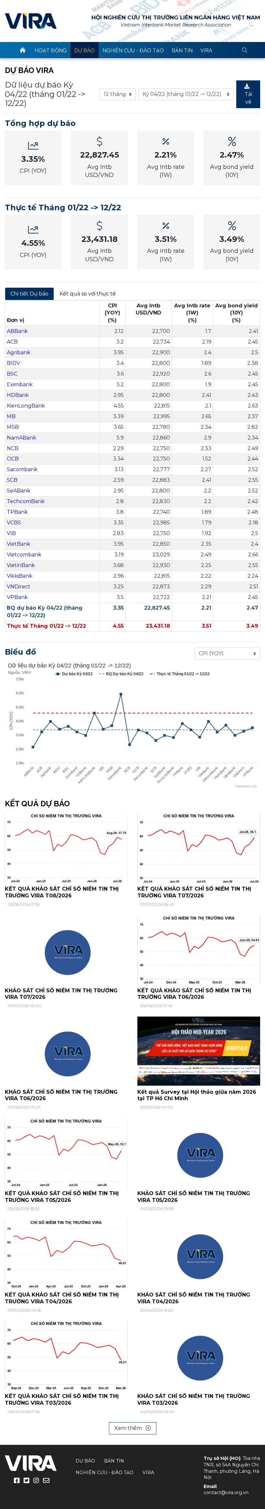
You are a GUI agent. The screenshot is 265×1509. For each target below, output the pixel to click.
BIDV (13, 363)
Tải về (248, 98)
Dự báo (84, 50)
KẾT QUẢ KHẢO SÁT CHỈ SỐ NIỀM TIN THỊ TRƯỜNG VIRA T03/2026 (62, 1399)
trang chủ (23, 50)
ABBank (17, 331)
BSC (12, 374)
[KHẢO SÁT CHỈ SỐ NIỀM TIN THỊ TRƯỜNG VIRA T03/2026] (198, 1355)
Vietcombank (24, 555)
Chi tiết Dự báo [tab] (29, 294)
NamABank (21, 438)
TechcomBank (26, 501)
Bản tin (182, 50)
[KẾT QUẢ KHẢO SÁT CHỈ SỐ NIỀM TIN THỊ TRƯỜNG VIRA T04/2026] (66, 1253)
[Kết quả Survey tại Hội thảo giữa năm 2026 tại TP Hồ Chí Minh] (198, 1051)
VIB (11, 533)
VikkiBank (19, 576)
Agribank (18, 352)
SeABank (18, 491)
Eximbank (20, 384)
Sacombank (22, 469)
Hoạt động (51, 50)
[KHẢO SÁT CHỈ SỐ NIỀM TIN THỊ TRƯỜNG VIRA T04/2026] (198, 1253)
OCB (13, 459)
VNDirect (18, 587)
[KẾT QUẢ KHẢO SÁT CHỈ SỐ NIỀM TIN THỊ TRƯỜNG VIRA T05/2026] (66, 1152)
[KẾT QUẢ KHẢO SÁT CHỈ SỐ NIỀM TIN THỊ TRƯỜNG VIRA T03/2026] (66, 1355)
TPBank (17, 512)
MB (11, 416)
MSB (13, 427)
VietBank (18, 544)
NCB (12, 448)
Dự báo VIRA (29, 70)
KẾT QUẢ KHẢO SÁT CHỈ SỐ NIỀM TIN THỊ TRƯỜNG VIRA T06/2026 (194, 993)
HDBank (18, 395)
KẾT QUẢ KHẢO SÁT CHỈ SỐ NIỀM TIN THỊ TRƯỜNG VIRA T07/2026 (194, 892)
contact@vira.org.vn (226, 1492)
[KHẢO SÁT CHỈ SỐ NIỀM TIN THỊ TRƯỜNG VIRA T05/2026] (198, 1152)
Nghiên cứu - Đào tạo (133, 50)
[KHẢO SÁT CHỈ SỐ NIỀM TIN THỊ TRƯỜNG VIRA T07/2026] (66, 949)
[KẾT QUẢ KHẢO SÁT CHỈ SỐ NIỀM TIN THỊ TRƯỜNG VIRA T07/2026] (198, 848)
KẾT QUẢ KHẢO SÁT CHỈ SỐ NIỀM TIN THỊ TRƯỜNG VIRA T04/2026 (62, 1298)
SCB (12, 480)
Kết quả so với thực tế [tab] (87, 294)
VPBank (17, 597)
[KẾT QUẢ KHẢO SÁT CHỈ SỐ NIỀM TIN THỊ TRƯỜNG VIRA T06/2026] (198, 949)
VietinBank (21, 565)
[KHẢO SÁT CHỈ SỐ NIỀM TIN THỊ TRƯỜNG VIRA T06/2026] (66, 1051)
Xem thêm (128, 1428)
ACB (12, 342)
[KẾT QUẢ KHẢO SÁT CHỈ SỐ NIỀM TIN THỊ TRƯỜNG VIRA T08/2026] (66, 848)
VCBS (14, 523)
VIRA (31, 21)
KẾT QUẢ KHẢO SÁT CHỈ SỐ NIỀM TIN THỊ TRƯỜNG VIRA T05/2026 (62, 1196)
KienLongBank (26, 406)
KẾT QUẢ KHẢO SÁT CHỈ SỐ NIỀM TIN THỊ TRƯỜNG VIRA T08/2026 (62, 892)
